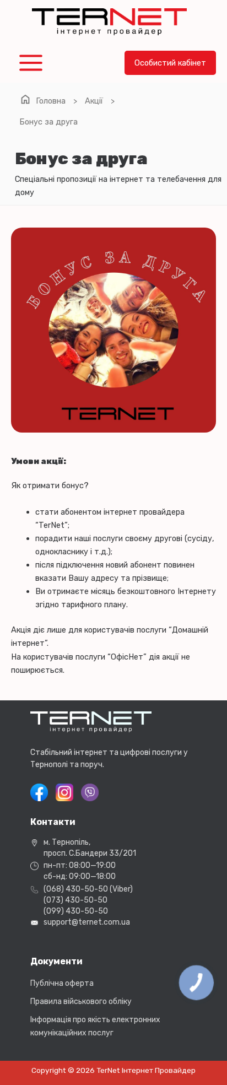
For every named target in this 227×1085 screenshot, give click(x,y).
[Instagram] (64, 792)
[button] (170, 63)
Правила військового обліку (81, 1001)
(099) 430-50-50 (76, 911)
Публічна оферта (62, 983)
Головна (51, 101)
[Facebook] (39, 792)
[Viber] (90, 792)
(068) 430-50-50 (76, 889)
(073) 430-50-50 (75, 900)
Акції (94, 101)
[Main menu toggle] (31, 63)
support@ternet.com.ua (87, 922)
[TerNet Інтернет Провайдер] (109, 21)
